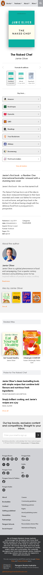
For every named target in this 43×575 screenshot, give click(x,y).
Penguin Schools (8, 524)
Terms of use (26, 520)
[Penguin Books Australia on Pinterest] (12, 459)
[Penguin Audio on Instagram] (3, 490)
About (4, 497)
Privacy (24, 516)
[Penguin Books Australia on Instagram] (7, 459)
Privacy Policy (35, 443)
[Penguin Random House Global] (8, 566)
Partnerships (6, 520)
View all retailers (21, 166)
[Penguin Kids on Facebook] (23, 459)
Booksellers (6, 502)
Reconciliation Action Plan (30, 524)
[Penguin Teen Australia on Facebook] (3, 473)
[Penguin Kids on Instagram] (27, 459)
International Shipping (29, 528)
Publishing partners (28, 505)
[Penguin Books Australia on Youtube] (16, 459)
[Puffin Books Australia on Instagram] (23, 467)
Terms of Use (25, 443)
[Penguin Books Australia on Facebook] (3, 459)
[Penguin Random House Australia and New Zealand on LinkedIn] (3, 464)
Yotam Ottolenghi (29, 360)
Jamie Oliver (21, 58)
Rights (24, 509)
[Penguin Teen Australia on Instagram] (7, 473)
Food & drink (26, 223)
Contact (5, 506)
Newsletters (6, 515)
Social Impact (7, 529)
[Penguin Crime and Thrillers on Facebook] (3, 481)
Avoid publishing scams (29, 512)
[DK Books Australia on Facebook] (23, 476)
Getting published (8, 511)
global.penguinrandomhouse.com (14, 571)
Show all (5, 411)
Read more (6, 281)
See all (4, 306)
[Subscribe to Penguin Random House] (38, 435)
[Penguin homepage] (3, 3)
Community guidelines (29, 501)
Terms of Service (23, 561)
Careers (24, 497)
